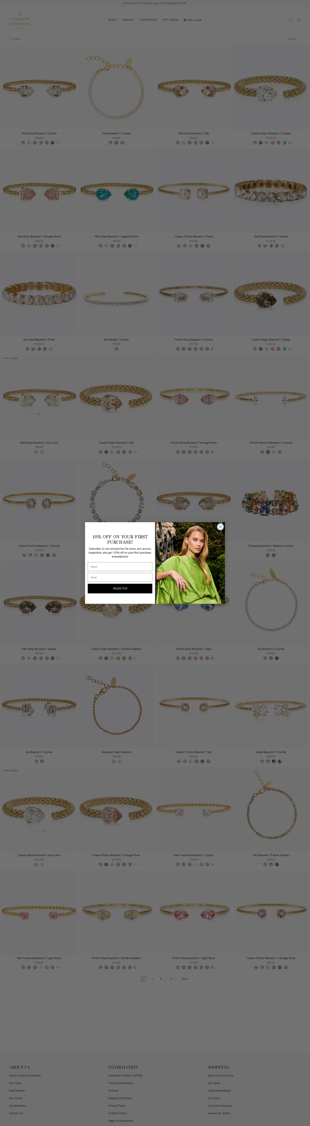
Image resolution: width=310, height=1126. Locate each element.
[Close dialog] (220, 527)
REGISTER (120, 589)
